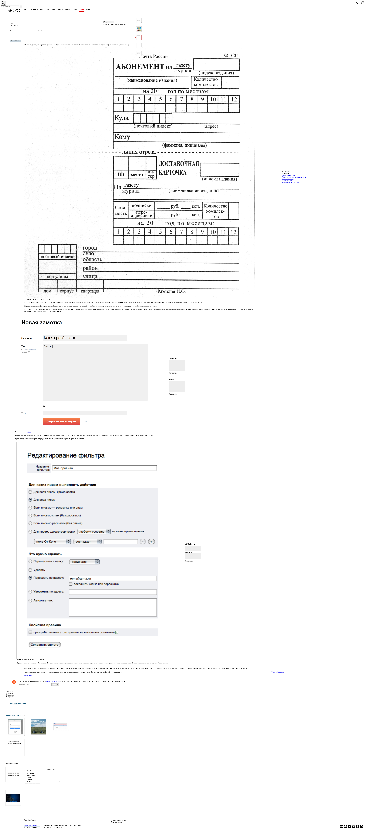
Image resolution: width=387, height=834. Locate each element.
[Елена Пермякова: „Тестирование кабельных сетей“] (61, 727)
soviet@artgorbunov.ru (32, 825)
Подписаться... (108, 22)
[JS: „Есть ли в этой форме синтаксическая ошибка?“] (15, 727)
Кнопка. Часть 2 (287, 181)
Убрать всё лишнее (277, 672)
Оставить (56, 684)
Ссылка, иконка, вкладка (291, 182)
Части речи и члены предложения (294, 177)
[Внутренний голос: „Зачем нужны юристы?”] (139, 53)
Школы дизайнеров (53, 681)
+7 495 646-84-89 (30, 827)
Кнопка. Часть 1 (287, 179)
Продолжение (28, 675)
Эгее (29, 432)
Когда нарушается (288, 175)
